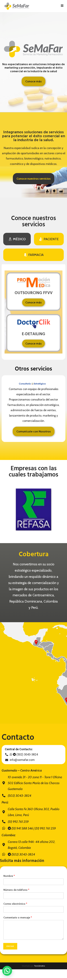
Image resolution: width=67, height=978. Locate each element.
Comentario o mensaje (17, 917)
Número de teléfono (16, 889)
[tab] (17, 239)
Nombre (9, 875)
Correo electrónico (15, 903)
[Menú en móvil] (62, 6)
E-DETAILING (33, 334)
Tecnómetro (39, 966)
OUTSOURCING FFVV (34, 293)
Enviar (10, 946)
